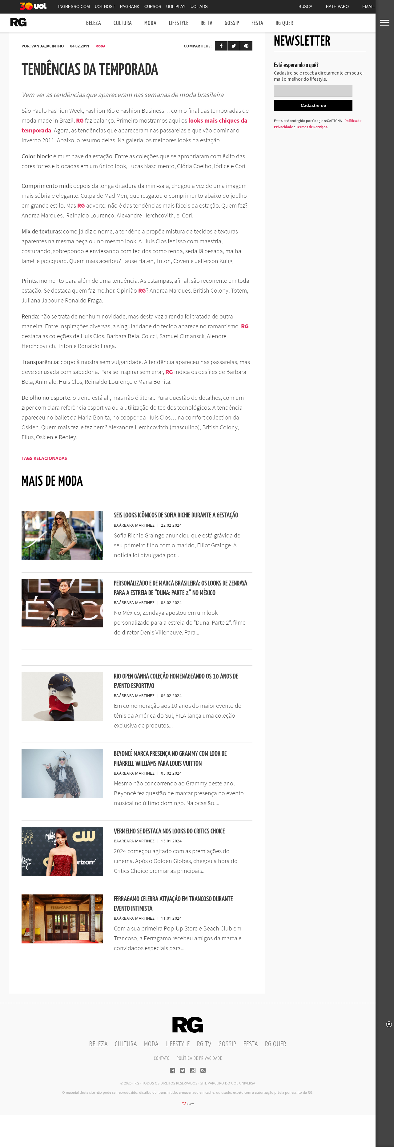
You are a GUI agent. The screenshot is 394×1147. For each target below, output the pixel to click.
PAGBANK (129, 6)
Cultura (123, 23)
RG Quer (284, 23)
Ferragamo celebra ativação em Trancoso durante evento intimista (173, 904)
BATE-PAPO (337, 6)
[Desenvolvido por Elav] (187, 1105)
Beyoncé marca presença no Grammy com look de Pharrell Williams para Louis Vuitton (170, 758)
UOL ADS (199, 6)
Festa (257, 23)
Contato (162, 1058)
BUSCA (305, 6)
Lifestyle (178, 23)
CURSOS (152, 6)
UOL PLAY (176, 6)
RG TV (206, 23)
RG (80, 120)
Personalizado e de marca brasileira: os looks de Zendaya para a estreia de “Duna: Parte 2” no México (180, 588)
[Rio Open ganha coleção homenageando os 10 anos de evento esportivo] (62, 718)
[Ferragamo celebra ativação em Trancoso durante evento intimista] (62, 941)
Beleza (93, 23)
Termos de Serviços (311, 126)
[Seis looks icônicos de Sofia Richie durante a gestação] (62, 557)
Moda (150, 23)
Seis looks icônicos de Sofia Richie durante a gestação (176, 515)
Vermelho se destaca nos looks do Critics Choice (169, 831)
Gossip (232, 23)
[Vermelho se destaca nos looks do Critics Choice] (62, 873)
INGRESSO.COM (74, 6)
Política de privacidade (199, 1058)
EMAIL (368, 6)
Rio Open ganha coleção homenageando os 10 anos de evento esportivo (176, 681)
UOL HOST (105, 6)
